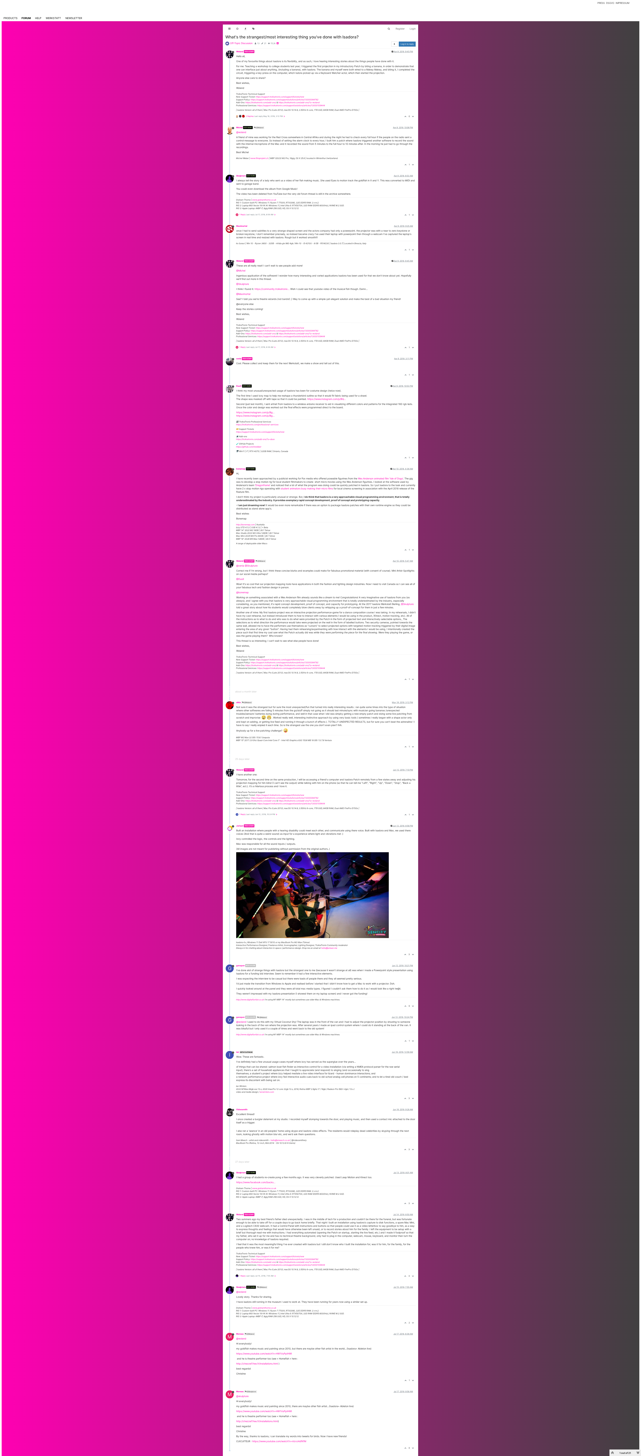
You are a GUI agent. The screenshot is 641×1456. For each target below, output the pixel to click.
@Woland (259, 128)
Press (601, 3)
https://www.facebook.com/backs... (255, 1182)
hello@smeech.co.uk (280, 1140)
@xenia (240, 565)
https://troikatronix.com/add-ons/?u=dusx (255, 439)
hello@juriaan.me (329, 948)
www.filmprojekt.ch (259, 158)
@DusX (240, 579)
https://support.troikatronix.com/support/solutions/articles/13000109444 (291, 105)
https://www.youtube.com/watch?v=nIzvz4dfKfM (279, 1441)
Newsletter (73, 18)
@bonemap (242, 592)
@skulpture (242, 1396)
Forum (26, 18)
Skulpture (241, 175)
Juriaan (239, 826)
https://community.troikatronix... (272, 289)
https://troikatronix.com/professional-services (257, 424)
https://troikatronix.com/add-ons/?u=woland (298, 102)
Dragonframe (262, 485)
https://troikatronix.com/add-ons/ (260, 102)
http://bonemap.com (245, 524)
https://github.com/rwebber (248, 446)
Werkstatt (53, 18)
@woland (241, 132)
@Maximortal (243, 294)
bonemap (240, 469)
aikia (238, 702)
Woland (239, 51)
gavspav (240, 965)
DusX (239, 386)
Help (38, 18)
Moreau (240, 1334)
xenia (238, 358)
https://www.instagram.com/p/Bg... (255, 412)
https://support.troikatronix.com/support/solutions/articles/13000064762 (284, 99)
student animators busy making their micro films (307, 488)
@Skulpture (242, 284)
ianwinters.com (267, 1092)
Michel (239, 127)
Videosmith (241, 1109)
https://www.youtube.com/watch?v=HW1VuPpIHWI (264, 1353)
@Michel (240, 270)
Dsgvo (610, 3)
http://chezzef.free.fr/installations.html (257, 1363)
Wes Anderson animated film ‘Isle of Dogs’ (380, 478)
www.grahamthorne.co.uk (264, 200)
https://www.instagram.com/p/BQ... (326, 399)
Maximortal (241, 226)
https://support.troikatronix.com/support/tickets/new (280, 97)
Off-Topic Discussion (241, 43)
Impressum (622, 3)
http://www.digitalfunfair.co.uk (250, 999)
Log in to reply (407, 44)
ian (237, 1052)
